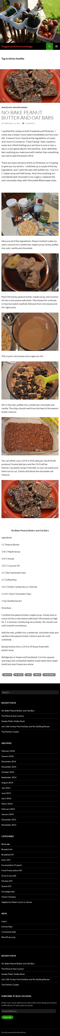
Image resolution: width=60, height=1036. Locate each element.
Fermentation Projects (11, 865)
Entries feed (6, 926)
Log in (4, 921)
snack (37, 675)
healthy (7, 675)
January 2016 (7, 756)
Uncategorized (20, 107)
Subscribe (7, 1017)
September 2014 (8, 777)
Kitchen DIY (7, 881)
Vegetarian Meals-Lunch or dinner (16, 902)
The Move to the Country (12, 716)
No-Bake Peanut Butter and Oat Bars (27, 115)
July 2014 (5, 788)
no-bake (18, 675)
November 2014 (8, 766)
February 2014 (8, 809)
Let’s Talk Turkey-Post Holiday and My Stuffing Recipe (25, 726)
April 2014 (6, 798)
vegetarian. (49, 675)
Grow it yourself (8, 875)
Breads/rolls (6, 849)
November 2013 (8, 825)
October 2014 (7, 772)
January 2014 (7, 814)
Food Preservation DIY (11, 870)
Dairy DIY (5, 860)
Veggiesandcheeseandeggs (17, 46)
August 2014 (7, 782)
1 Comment (30, 123)
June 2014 (6, 793)
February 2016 (8, 751)
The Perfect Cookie (10, 731)
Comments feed (8, 932)
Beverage (5, 844)
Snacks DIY (6, 107)
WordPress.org (8, 937)
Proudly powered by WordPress (13, 1032)
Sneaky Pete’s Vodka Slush (13, 721)
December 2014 (8, 761)
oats (29, 675)
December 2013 (8, 819)
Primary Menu (56, 46)
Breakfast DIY (7, 854)
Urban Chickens (8, 897)
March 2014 (7, 803)
